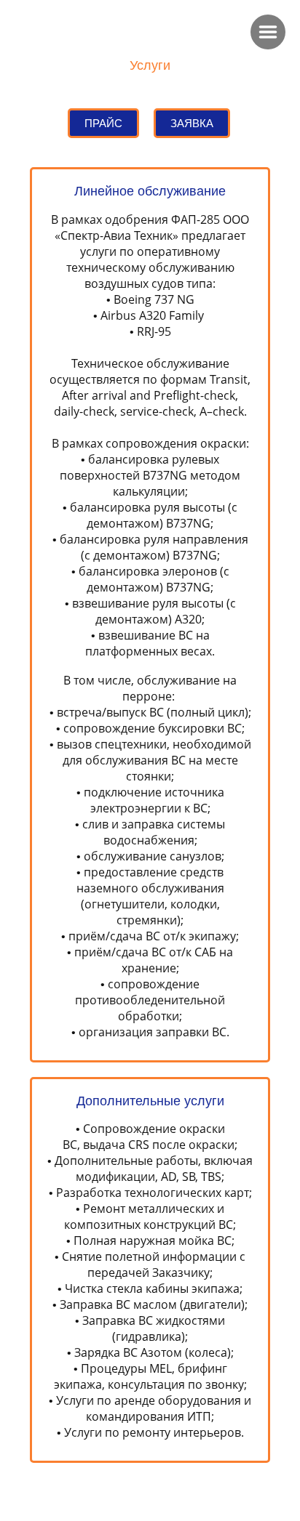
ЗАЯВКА (191, 123)
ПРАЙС (103, 123)
